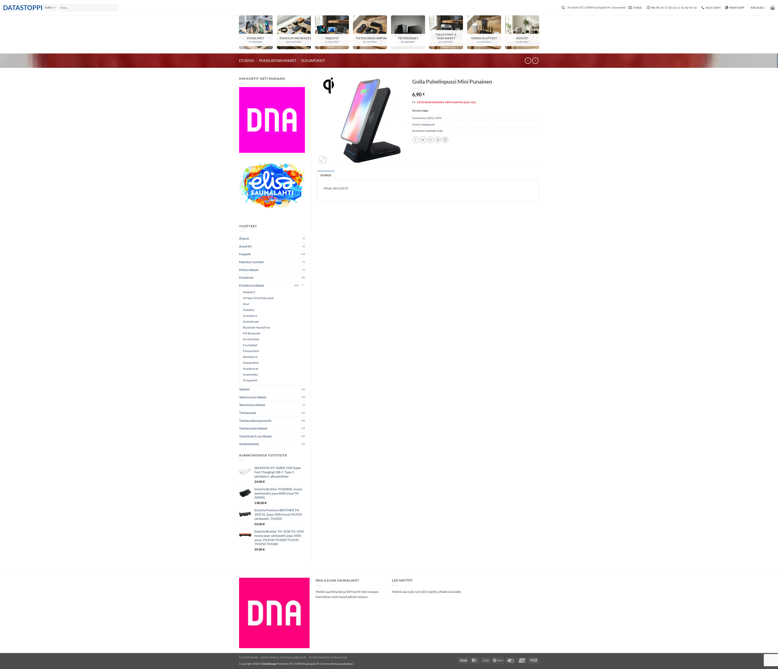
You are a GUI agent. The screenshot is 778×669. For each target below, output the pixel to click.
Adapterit (249, 292)
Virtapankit (250, 380)
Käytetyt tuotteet (251, 262)
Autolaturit (250, 315)
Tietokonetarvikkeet (253, 428)
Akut (246, 304)
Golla (440, 130)
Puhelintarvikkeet (277, 60)
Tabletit (244, 389)
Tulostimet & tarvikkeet (255, 436)
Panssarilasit (251, 351)
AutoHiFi (245, 246)
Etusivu (246, 60)
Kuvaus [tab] (326, 175)
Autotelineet (251, 321)
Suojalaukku (250, 374)
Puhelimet (246, 277)
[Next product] (528, 60)
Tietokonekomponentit (255, 420)
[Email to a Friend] (430, 139)
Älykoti (244, 238)
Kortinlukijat (251, 339)
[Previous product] (535, 60)
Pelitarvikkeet (249, 270)
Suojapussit (313, 60)
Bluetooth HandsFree (256, 327)
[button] (757, 8)
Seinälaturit (250, 356)
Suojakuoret (250, 368)
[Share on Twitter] (423, 139)
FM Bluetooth (251, 333)
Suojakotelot (251, 362)
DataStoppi (19, 7)
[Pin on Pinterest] (437, 139)
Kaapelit (245, 254)
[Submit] (563, 7)
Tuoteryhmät (249, 657)
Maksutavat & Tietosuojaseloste (284, 657)
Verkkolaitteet (249, 444)
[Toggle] (302, 285)
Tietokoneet (247, 413)
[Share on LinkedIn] (445, 139)
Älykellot (248, 310)
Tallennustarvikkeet (252, 397)
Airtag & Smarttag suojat (258, 298)
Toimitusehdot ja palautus (328, 657)
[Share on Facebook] (416, 139)
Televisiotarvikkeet (252, 405)
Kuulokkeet (250, 345)
